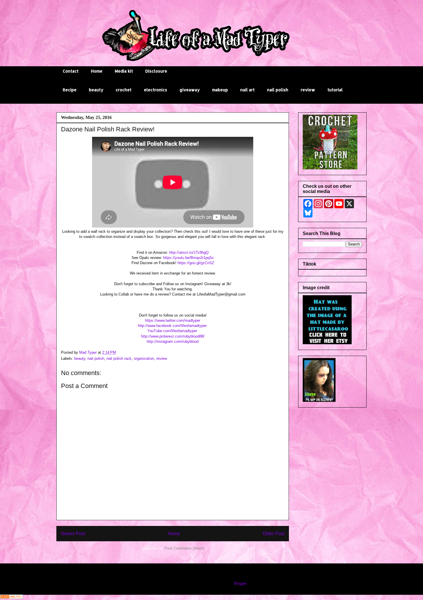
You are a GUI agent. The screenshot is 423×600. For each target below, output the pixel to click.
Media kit (124, 71)
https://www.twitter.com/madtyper (172, 320)
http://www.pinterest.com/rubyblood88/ (173, 336)
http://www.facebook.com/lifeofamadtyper (173, 325)
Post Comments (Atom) (184, 548)
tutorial (335, 89)
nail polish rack (119, 358)
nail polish (277, 89)
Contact (71, 71)
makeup (220, 89)
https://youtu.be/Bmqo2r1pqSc (188, 257)
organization (144, 358)
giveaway (190, 89)
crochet (124, 89)
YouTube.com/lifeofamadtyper (172, 331)
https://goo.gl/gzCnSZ (196, 263)
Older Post (273, 533)
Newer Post (73, 533)
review (308, 89)
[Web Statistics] (11, 597)
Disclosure (156, 71)
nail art (247, 89)
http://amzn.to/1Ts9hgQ (189, 252)
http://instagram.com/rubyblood (173, 341)
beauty (96, 89)
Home (96, 71)
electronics (155, 89)
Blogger (240, 583)
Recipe (70, 89)
